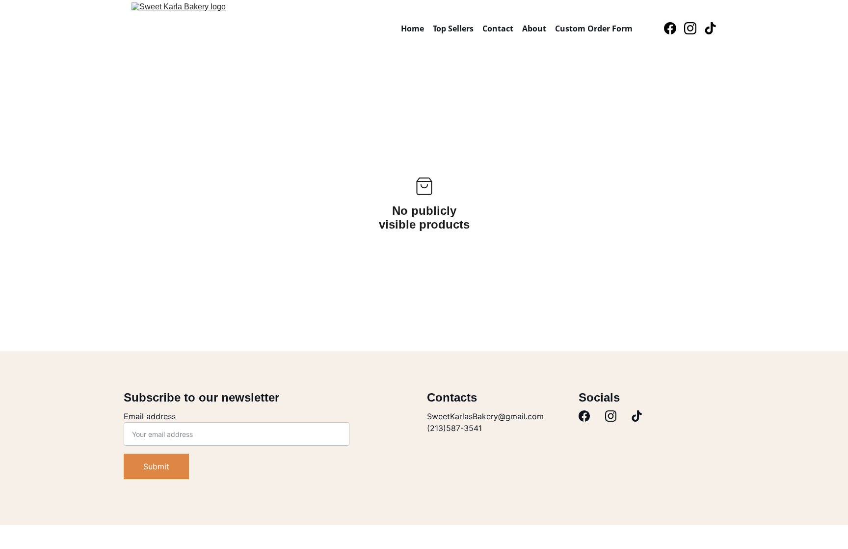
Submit (156, 466)
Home (412, 28)
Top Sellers (453, 28)
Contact (497, 28)
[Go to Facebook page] (674, 28)
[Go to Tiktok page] (710, 28)
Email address (150, 416)
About (534, 28)
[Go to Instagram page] (694, 28)
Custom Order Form (594, 28)
